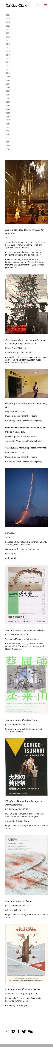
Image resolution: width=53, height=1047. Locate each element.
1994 (8, 131)
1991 (8, 142)
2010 (8, 73)
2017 (8, 47)
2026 (8, 15)
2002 (8, 102)
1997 (8, 120)
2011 (8, 69)
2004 (8, 94)
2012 (8, 65)
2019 (8, 40)
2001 (8, 105)
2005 (8, 91)
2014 (8, 58)
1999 (8, 113)
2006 (8, 87)
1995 (8, 127)
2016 (8, 51)
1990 (8, 145)
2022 (8, 29)
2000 (8, 109)
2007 (8, 83)
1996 (8, 123)
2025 (8, 18)
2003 (8, 98)
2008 (8, 80)
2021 (8, 33)
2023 (8, 26)
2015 (8, 55)
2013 (8, 62)
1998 (8, 116)
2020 (8, 36)
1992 (8, 138)
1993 (8, 134)
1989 (8, 149)
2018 (8, 44)
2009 (8, 76)
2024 (8, 22)
